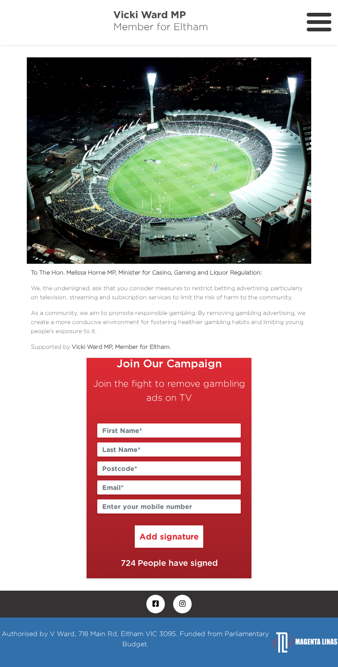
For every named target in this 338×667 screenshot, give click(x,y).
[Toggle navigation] (319, 22)
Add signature (169, 536)
